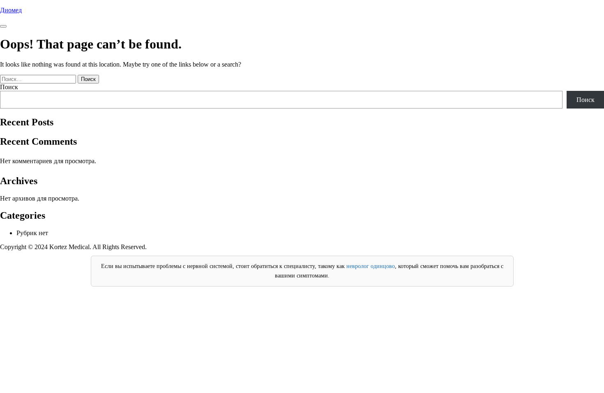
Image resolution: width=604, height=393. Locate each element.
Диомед (11, 10)
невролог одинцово (370, 266)
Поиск (9, 86)
